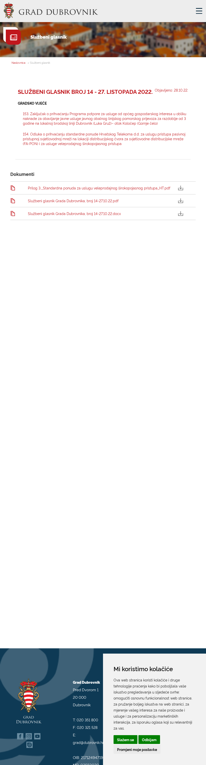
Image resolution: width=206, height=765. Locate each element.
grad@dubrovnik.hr (88, 742)
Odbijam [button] (149, 739)
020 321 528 (87, 727)
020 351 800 (87, 719)
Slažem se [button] (125, 739)
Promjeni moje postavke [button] (137, 749)
